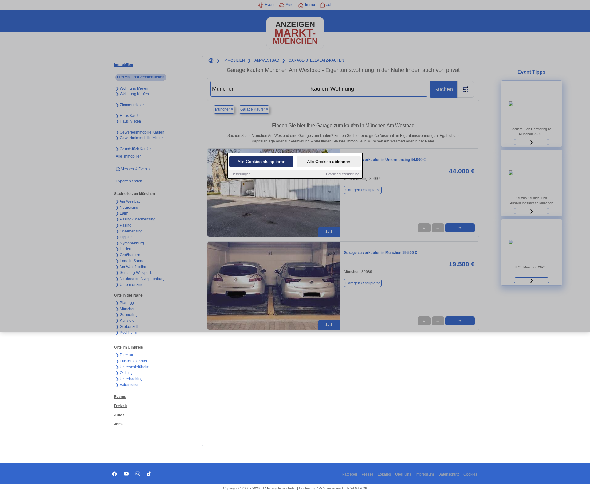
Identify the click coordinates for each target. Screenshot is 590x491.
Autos (119, 415)
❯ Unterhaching (129, 379)
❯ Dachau (124, 355)
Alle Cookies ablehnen (328, 161)
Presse (367, 474)
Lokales (384, 474)
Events (120, 397)
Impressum (424, 474)
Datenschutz (448, 474)
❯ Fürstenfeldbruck (132, 361)
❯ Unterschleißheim (132, 367)
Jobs (118, 424)
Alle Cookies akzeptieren (261, 161)
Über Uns (403, 474)
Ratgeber (349, 474)
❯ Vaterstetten (128, 385)
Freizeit (120, 406)
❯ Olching (124, 373)
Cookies (470, 474)
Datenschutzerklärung (342, 174)
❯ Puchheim (126, 332)
